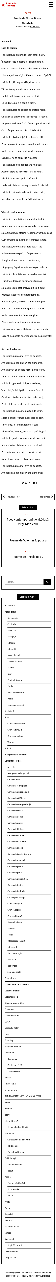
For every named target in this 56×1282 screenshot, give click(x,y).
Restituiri (9, 1220)
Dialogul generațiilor (14, 1003)
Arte (7, 717)
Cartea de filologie (16, 829)
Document (9, 1009)
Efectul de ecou (14, 1165)
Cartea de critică (15, 811)
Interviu (8, 1109)
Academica (10, 606)
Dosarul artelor (12, 1028)
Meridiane (9, 1134)
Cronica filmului (14, 730)
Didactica (11, 630)
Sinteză (8, 1233)
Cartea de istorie (15, 848)
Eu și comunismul (13, 1047)
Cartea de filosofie (15, 835)
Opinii (10, 674)
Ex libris (11, 929)
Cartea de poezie (15, 866)
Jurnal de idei (13, 655)
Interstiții (11, 649)
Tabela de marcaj (15, 705)
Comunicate (10, 978)
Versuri (10, 1196)
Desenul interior (15, 922)
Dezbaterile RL (11, 997)
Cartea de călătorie (16, 798)
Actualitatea (10, 612)
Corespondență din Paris (18, 1140)
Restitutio (11, 960)
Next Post (45, 497)
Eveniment (10, 1053)
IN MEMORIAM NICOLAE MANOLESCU (23, 1096)
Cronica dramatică (16, 724)
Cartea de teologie (16, 891)
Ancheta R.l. (10, 711)
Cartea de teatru (15, 885)
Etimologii (9, 1040)
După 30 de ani (14, 1245)
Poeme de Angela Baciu (28, 557)
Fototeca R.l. (10, 1084)
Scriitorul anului (12, 1227)
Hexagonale (13, 1146)
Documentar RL (12, 1015)
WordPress (45, 1276)
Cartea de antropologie (18, 792)
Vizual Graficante (33, 1273)
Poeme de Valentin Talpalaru (28, 540)
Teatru (10, 742)
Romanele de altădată (17, 1127)
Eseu (7, 1034)
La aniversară (13, 1071)
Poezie (28, 13)
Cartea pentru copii (16, 898)
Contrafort (12, 624)
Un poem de (13, 1189)
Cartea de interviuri (16, 842)
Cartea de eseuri (15, 823)
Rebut (10, 1171)
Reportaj (9, 1214)
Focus (10, 935)
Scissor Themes (13, 1276)
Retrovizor (12, 966)
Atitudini (8, 748)
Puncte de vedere (15, 693)
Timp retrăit (10, 1258)
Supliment (9, 1239)
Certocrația (12, 618)
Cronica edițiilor (15, 904)
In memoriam (11, 1090)
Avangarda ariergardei (18, 773)
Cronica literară (14, 916)
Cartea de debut (15, 817)
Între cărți (12, 947)
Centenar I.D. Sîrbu (16, 1065)
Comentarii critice (13, 761)
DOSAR (8, 1022)
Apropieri (11, 767)
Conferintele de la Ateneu (17, 984)
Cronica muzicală (15, 736)
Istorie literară (11, 1121)
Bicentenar (12, 1059)
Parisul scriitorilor (15, 1152)
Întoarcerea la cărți (16, 941)
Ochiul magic (11, 1158)
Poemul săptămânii (16, 1183)
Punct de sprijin (14, 953)
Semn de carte (14, 972)
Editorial (11, 643)
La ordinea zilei (14, 662)
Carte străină (13, 779)
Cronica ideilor (14, 910)
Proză (7, 1202)
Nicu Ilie (20, 1273)
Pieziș (10, 686)
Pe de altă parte (14, 680)
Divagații (11, 637)
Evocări (8, 1078)
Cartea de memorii (16, 860)
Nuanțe (10, 668)
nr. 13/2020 (35, 27)
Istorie (7, 1115)
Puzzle (10, 699)
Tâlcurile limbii (12, 1252)
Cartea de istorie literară (19, 854)
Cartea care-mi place (17, 786)
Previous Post (13, 497)
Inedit (7, 1103)
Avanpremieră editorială (16, 755)
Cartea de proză (14, 873)
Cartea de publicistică (17, 879)
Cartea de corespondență (19, 804)
